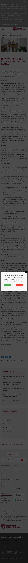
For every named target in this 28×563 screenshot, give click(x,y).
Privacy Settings (7, 287)
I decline (20, 285)
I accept (8, 285)
